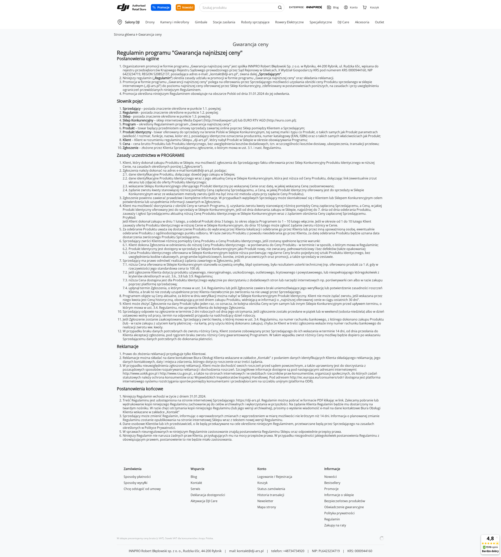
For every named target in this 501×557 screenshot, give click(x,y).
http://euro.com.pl (281, 120)
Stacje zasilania (224, 22)
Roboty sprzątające (255, 22)
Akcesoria (362, 22)
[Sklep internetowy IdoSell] (381, 538)
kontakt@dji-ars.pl (199, 170)
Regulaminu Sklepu (276, 431)
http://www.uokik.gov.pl (140, 373)
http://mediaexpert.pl (220, 120)
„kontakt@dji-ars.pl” (223, 74)
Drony (150, 22)
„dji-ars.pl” (152, 86)
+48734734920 (293, 551)
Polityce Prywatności (160, 428)
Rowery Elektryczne (289, 22)
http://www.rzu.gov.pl (175, 373)
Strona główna (124, 34)
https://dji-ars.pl (248, 400)
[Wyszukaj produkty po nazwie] (279, 7)
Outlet (379, 22)
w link (339, 400)
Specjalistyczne (321, 22)
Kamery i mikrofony (174, 22)
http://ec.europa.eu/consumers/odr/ (317, 377)
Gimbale (201, 22)
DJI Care (343, 22)
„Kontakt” (264, 358)
